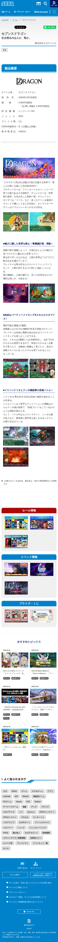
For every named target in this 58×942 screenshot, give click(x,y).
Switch (38, 802)
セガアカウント (31, 833)
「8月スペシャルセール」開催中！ (14, 748)
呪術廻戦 (46, 833)
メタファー (8, 828)
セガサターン (24, 822)
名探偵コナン (35, 838)
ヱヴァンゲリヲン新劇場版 (14, 838)
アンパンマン (22, 843)
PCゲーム (6, 678)
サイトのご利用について (18, 887)
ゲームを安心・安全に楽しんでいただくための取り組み (30, 883)
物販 (24, 807)
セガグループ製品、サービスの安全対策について (27, 897)
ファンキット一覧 (40, 843)
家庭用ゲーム (15, 678)
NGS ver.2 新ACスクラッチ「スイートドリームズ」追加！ (13, 672)
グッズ (34, 807)
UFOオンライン (9, 817)
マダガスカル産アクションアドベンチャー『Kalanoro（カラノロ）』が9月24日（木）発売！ (43, 748)
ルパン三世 (8, 843)
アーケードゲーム (10, 807)
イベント (6, 718)
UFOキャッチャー (46, 812)
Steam (19, 802)
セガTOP (5, 20)
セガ (5, 791)
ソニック (21, 828)
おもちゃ (31, 812)
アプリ (50, 791)
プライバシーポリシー (17, 892)
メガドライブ (8, 822)
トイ (21, 812)
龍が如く (16, 833)
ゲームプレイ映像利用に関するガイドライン (26, 902)
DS (4, 50)
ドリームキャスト (42, 822)
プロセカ (24, 817)
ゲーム (7, 12)
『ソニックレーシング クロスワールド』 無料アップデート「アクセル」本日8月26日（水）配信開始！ (42, 708)
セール (6, 848)
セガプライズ (8, 812)
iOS (16, 796)
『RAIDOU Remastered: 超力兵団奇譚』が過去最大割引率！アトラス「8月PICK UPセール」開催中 (14, 708)
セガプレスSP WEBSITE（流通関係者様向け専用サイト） (43, 875)
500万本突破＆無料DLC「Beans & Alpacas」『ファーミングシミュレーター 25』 (42, 672)
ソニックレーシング (37, 828)
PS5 (28, 802)
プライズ (45, 807)
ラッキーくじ (38, 817)
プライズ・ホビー (23, 12)
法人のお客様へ (15, 875)
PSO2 (5, 833)
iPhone (26, 796)
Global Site (30, 911)
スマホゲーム (37, 791)
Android (6, 796)
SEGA (14, 791)
